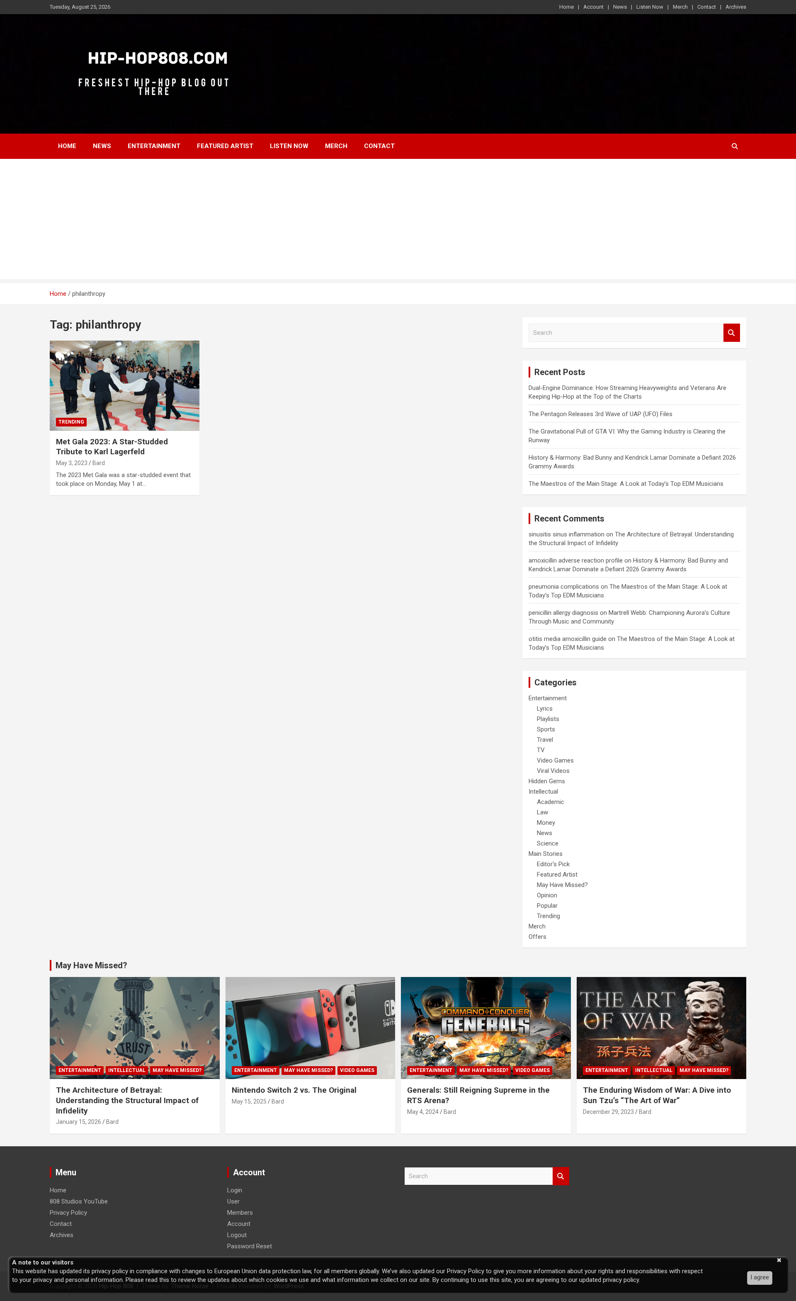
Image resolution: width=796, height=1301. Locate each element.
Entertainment (154, 146)
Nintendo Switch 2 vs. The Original (294, 1090)
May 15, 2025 (249, 1101)
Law (542, 812)
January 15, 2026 (78, 1121)
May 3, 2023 (71, 463)
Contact (706, 7)
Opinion (547, 895)
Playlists (548, 719)
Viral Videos (553, 771)
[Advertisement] (398, 221)
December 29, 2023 (608, 1112)
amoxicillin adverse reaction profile (576, 560)
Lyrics (545, 708)
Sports (546, 729)
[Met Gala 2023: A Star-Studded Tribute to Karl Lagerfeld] (124, 386)
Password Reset (249, 1246)
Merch (680, 7)
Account (593, 7)
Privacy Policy (68, 1212)
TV (541, 750)
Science (547, 843)
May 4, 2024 (423, 1112)
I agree (759, 1277)
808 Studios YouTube (79, 1201)
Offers (537, 936)
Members (240, 1212)
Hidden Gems (547, 781)
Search (731, 333)
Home (566, 7)
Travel (545, 739)
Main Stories (546, 854)
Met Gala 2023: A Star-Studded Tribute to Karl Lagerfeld (112, 447)
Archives (736, 7)
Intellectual (543, 791)
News (620, 7)
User (233, 1201)
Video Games (555, 760)
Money (546, 822)
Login (234, 1190)
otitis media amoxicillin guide (568, 639)
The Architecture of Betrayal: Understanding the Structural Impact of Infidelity (127, 1100)
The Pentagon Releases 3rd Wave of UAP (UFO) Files (600, 414)
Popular (547, 905)
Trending (71, 422)
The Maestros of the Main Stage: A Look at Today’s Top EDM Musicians (626, 483)
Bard (98, 463)
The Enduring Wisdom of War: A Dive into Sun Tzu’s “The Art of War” (657, 1095)
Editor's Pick (553, 864)
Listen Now (649, 7)
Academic (550, 802)
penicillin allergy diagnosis (563, 612)
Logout (237, 1235)
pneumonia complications (564, 586)
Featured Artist (225, 146)
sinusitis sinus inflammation (566, 534)
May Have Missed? (562, 885)
